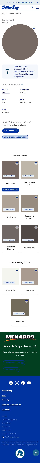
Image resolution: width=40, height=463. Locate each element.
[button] (37, 8)
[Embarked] (34, 28)
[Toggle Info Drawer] (22, 84)
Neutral (6, 92)
